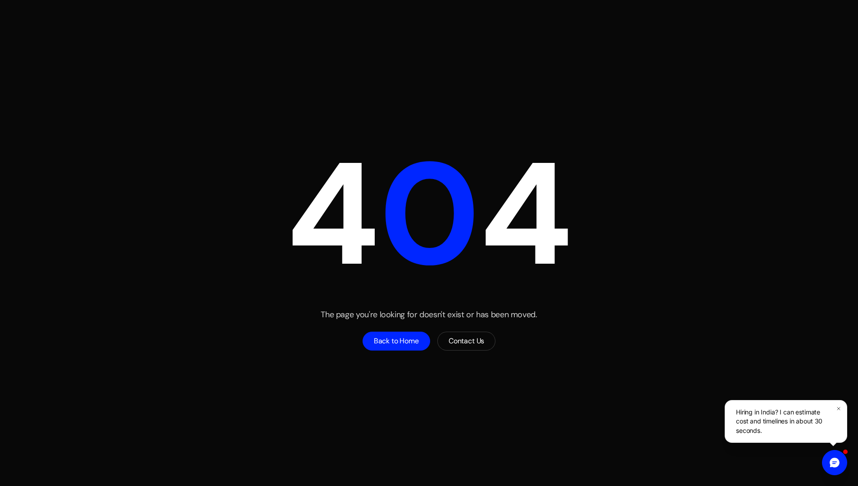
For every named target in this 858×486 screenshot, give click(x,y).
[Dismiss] (838, 408)
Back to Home (396, 341)
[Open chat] (834, 462)
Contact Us (466, 341)
